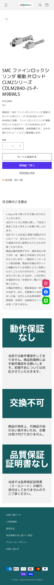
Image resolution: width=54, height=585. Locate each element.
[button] (6, 5)
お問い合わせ (12, 548)
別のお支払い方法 (27, 172)
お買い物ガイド (13, 514)
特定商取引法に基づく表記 (19, 535)
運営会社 (10, 528)
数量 (4, 139)
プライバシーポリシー (17, 542)
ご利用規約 (11, 521)
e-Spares (22, 579)
